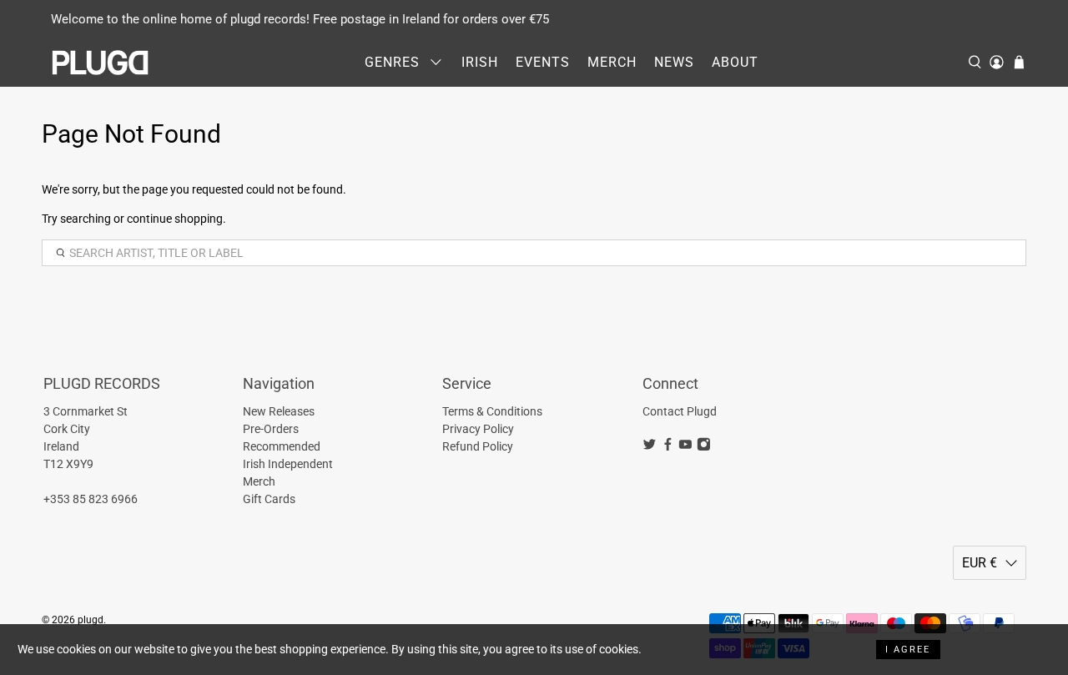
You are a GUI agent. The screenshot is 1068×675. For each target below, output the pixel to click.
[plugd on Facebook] (668, 447)
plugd (90, 620)
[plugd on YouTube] (685, 447)
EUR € (979, 563)
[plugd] (101, 62)
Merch (612, 62)
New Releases (279, 411)
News (674, 62)
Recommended (281, 446)
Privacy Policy (478, 429)
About (735, 62)
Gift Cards (269, 499)
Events (543, 62)
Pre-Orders (271, 429)
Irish (479, 62)
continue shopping (175, 218)
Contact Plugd (679, 411)
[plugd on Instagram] (704, 447)
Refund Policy (477, 446)
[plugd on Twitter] (649, 447)
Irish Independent (288, 464)
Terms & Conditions (492, 411)
